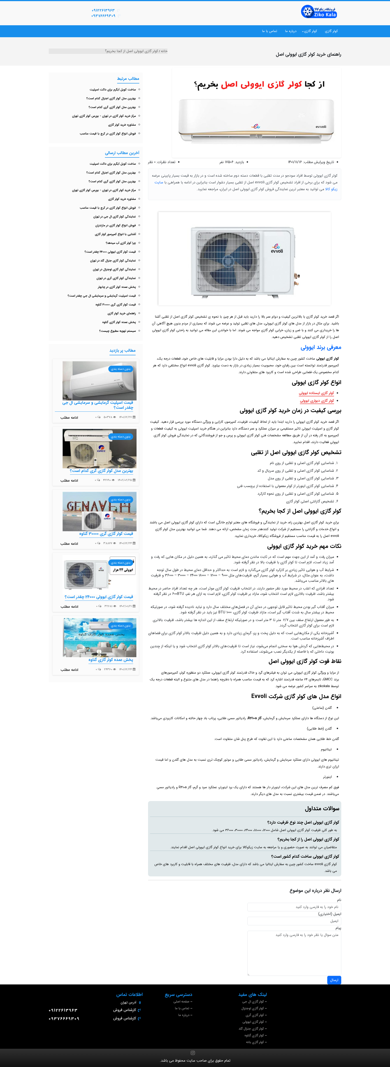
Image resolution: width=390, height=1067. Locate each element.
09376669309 (103, 16)
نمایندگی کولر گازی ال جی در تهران (114, 216)
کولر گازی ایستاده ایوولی (316, 393)
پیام (338, 928)
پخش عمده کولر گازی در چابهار (117, 287)
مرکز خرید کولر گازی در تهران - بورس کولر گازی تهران (104, 116)
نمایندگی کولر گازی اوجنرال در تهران (114, 269)
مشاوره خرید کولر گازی (122, 124)
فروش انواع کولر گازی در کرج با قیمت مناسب (108, 133)
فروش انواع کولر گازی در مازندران (115, 225)
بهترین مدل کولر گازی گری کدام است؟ (112, 107)
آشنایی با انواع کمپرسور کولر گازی (115, 234)
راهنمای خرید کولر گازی (121, 313)
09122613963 (103, 10)
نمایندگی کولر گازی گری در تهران (116, 278)
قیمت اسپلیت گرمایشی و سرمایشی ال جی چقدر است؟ (102, 295)
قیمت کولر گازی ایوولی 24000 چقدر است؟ (110, 251)
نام (339, 900)
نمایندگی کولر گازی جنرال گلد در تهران (113, 260)
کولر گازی (331, 31)
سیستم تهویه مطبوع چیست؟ (117, 331)
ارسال (334, 980)
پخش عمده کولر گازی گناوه (119, 322)
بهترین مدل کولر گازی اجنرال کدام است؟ (111, 98)
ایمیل (337, 914)
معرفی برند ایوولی (321, 347)
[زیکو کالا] (319, 11)
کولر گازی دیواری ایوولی (317, 401)
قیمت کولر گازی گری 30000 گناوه (115, 304)
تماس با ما (269, 31)
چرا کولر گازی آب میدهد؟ (121, 243)
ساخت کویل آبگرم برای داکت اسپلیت (113, 89)
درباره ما (290, 31)
